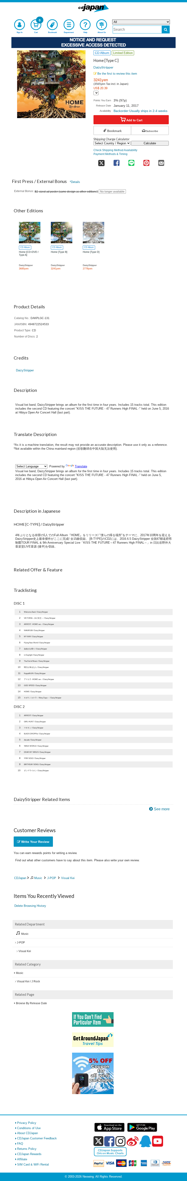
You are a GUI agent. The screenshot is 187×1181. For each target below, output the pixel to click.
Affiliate (22, 1159)
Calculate (150, 143)
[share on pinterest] (146, 161)
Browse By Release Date (31, 1003)
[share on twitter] (101, 161)
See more (162, 809)
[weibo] (132, 1141)
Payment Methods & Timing (110, 153)
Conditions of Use (29, 1128)
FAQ (20, 1143)
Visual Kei (68, 878)
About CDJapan (27, 1133)
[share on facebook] (116, 161)
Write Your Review (34, 842)
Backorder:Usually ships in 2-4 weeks (140, 111)
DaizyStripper (104, 67)
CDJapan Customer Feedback (37, 1138)
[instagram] (120, 1141)
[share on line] (131, 161)
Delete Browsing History (30, 905)
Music (38, 878)
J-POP (51, 878)
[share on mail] (161, 161)
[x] (98, 1141)
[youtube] (157, 1141)
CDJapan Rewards (29, 1154)
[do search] (166, 29)
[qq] (145, 1141)
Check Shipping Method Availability (115, 150)
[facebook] (109, 1141)
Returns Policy (26, 1149)
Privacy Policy (26, 1123)
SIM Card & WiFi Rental (33, 1164)
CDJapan (20, 878)
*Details (75, 182)
